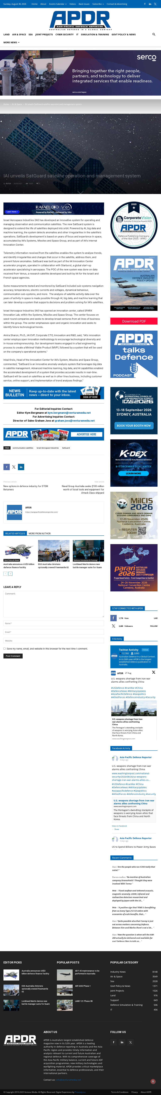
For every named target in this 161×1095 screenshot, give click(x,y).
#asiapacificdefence (122, 790)
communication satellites (23, 448)
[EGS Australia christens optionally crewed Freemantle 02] (53, 551)
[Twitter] (155, 4)
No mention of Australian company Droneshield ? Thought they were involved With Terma (132, 871)
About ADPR (146, 1092)
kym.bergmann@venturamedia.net (69, 412)
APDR (8, 183)
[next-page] (10, 574)
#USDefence (117, 687)
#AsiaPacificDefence (121, 694)
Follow (154, 626)
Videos (72, 4)
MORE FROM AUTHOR (40, 533)
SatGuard (66, 448)
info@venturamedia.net (68, 1079)
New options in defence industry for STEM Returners (25, 488)
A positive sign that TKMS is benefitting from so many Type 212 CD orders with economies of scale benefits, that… (133, 901)
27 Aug (128, 673)
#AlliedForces (118, 697)
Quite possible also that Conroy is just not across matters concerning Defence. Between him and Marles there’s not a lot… (132, 915)
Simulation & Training (95, 34)
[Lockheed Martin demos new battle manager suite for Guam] (88, 551)
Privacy (134, 1092)
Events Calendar (56, 4)
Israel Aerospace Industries (48, 448)
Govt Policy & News (124, 34)
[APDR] (80, 19)
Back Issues (84, 4)
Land (6, 34)
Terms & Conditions (119, 1092)
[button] (154, 34)
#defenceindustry (136, 794)
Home (34, 4)
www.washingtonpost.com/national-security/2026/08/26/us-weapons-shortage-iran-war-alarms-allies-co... (131, 776)
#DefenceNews (119, 691)
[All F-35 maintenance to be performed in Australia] (65, 975)
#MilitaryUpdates (137, 691)
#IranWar (130, 687)
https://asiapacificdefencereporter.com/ (41, 512)
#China (139, 687)
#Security (150, 697)
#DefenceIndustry (135, 697)
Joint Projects (44, 34)
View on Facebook (119, 826)
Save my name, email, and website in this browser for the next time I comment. (47, 648)
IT (77, 34)
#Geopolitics (139, 694)
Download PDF (134, 321)
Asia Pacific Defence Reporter (136, 757)
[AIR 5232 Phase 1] (65, 990)
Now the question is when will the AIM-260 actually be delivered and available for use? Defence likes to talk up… (133, 928)
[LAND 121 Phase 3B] (65, 1005)
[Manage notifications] (152, 1081)
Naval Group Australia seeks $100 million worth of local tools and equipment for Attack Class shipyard (83, 489)
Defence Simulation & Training (85, 560)
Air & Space (19, 34)
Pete (114, 881)
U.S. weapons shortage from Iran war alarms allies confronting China (134, 802)
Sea (31, 34)
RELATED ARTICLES (15, 533)
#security (151, 794)
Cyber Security (65, 34)
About (43, 4)
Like (156, 618)
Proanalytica (80, 1092)
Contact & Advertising (117, 4)
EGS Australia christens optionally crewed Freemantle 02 (35, 989)
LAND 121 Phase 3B (84, 1001)
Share (116, 829)
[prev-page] (5, 574)
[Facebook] (144, 4)
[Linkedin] (150, 4)
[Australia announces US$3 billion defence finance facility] (19, 551)
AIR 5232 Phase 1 (83, 986)
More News (10, 42)
